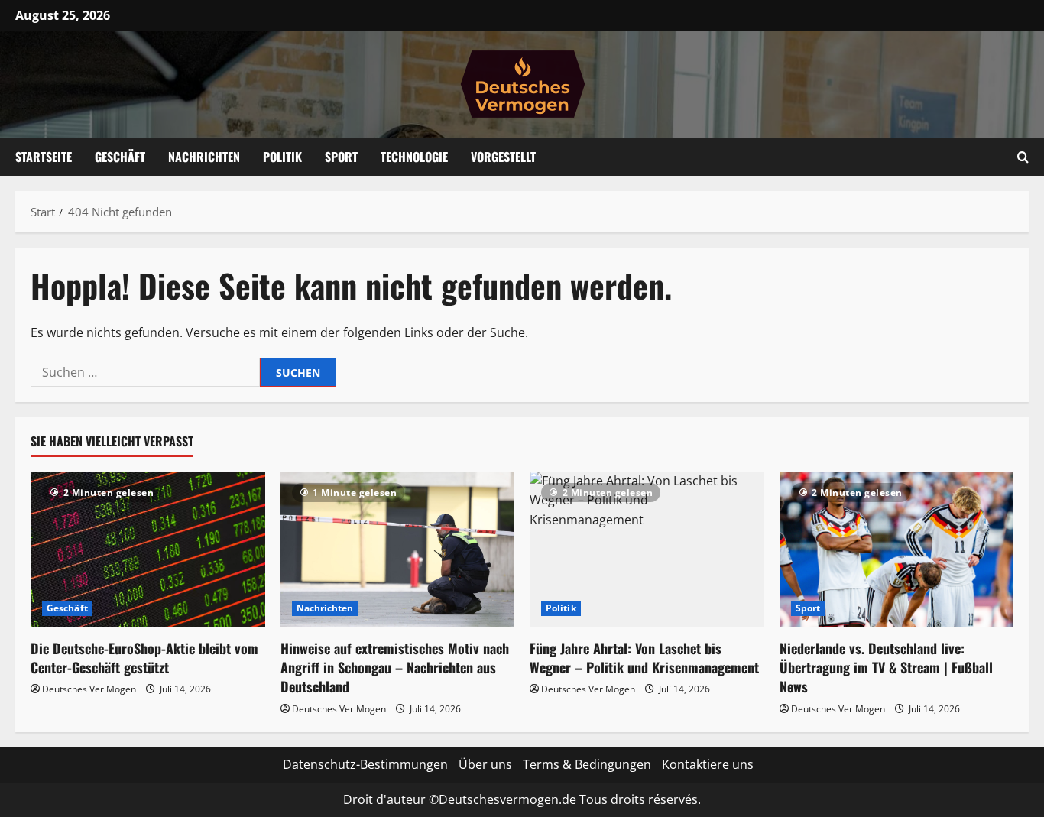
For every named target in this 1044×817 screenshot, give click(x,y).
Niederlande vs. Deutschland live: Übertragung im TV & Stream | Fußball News (886, 667)
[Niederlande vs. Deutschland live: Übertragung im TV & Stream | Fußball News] (897, 549)
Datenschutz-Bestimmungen (365, 764)
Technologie (414, 157)
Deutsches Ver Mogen (89, 688)
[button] (1023, 157)
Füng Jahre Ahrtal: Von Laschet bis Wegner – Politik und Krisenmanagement (644, 657)
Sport (341, 157)
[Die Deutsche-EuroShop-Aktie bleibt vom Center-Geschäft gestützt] (148, 549)
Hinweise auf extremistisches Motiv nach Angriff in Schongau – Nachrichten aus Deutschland (394, 667)
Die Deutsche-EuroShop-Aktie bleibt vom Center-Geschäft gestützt (144, 657)
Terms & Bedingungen (587, 764)
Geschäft (120, 157)
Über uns (485, 764)
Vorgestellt (503, 157)
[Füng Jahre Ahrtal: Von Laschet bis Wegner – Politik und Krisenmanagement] (647, 549)
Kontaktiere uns (708, 764)
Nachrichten (204, 157)
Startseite (43, 157)
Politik (282, 157)
